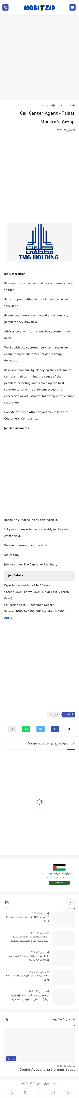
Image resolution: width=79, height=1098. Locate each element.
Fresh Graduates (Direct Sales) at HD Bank (27, 978)
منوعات (46, 106)
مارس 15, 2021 (38, 933)
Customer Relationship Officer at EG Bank (27, 919)
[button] (55, 729)
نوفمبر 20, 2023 (37, 972)
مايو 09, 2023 (39, 913)
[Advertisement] (39, 57)
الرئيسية (66, 106)
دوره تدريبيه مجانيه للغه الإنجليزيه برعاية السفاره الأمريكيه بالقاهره (30, 997)
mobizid (25, 1083)
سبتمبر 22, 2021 (37, 991)
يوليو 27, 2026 (64, 1065)
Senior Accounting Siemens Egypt (47, 1070)
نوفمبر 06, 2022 (37, 952)
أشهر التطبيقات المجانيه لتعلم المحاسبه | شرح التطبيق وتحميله (29, 939)
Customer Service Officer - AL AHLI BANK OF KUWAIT (28, 958)
